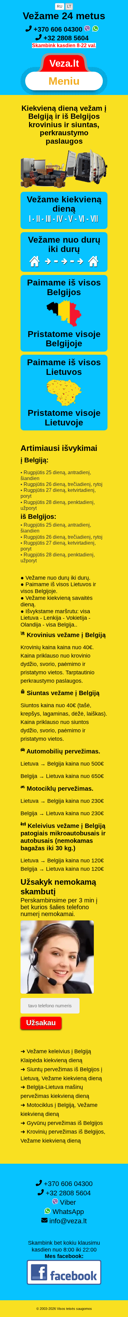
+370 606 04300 (58, 29)
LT (69, 6)
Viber (67, 1202)
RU (59, 6)
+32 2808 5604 (65, 38)
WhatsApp (67, 1212)
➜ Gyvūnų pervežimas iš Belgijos (62, 1123)
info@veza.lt (67, 1221)
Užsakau (41, 1022)
